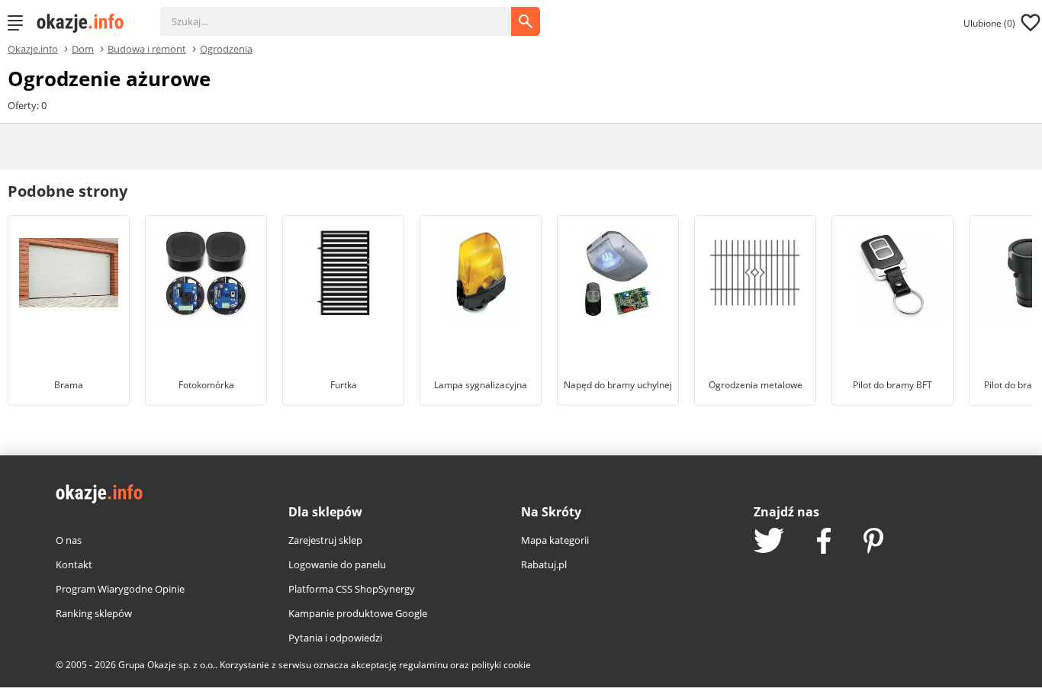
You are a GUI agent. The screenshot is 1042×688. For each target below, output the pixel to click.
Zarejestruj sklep (325, 540)
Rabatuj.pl (544, 564)
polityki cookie (501, 664)
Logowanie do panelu (337, 564)
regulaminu (423, 664)
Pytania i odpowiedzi (335, 638)
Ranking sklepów (94, 613)
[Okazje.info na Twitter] (769, 542)
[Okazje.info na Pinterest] (873, 542)
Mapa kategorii (555, 540)
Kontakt (74, 564)
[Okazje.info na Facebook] (824, 542)
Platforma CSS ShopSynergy (351, 589)
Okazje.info (33, 49)
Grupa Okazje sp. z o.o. (166, 664)
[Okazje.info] (85, 23)
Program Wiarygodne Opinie (120, 589)
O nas (69, 540)
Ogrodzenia (226, 48)
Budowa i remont (147, 48)
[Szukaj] (347, 14)
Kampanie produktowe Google (357, 613)
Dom (83, 48)
